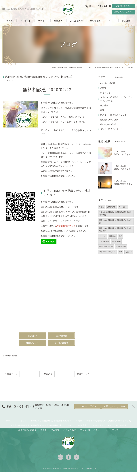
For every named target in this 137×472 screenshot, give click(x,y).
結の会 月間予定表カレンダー (114, 115)
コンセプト (123, 207)
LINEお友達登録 (107, 83)
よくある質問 (104, 241)
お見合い (128, 252)
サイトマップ (112, 430)
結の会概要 (116, 241)
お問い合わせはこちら (123, 12)
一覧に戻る (47, 374)
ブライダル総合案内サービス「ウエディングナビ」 (116, 99)
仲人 (120, 236)
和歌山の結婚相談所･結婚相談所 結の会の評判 (115, 221)
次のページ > (83, 374)
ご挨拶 (103, 88)
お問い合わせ (121, 246)
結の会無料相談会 (10, 356)
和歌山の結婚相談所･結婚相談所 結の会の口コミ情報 (115, 213)
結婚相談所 (111, 207)
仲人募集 (104, 105)
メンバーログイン (123, 6)
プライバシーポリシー (107, 252)
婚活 (102, 110)
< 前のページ (11, 374)
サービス (102, 236)
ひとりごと (105, 93)
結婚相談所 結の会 (106, 246)
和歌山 (101, 207)
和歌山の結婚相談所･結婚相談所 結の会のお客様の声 (115, 229)
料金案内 (112, 236)
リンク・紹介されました (111, 129)
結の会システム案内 (109, 120)
